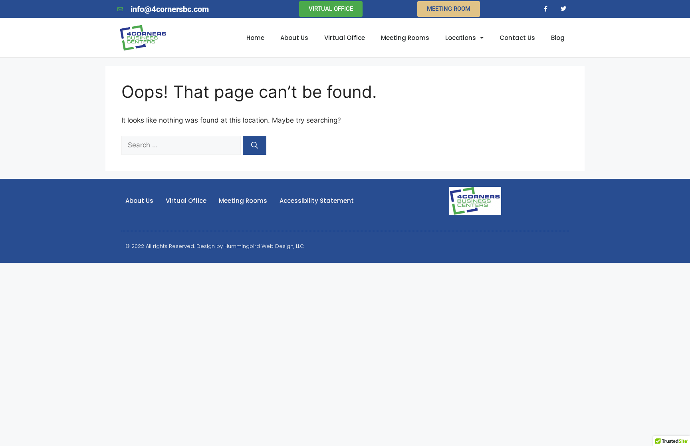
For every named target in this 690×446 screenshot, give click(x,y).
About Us (294, 38)
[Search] (254, 145)
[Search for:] (182, 145)
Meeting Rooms (405, 38)
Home (255, 38)
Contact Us (517, 38)
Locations (460, 38)
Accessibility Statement (317, 200)
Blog (558, 38)
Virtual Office (344, 38)
